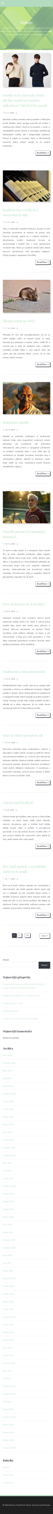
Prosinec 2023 (9, 1240)
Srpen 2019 (8, 1409)
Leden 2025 (8, 1140)
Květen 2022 (8, 1332)
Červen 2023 (8, 1286)
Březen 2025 (8, 1124)
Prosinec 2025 (9, 1063)
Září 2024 (7, 1171)
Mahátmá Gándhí (15, 422)
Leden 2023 (8, 1309)
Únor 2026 (7, 1055)
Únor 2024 (7, 1224)
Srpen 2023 (8, 1271)
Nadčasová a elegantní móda (24, 671)
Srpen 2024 (8, 1178)
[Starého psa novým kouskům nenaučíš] (26, 507)
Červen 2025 (8, 1101)
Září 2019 (7, 1401)
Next (44, 936)
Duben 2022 (8, 1340)
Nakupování (8, 1475)
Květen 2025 (8, 1109)
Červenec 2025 (9, 1094)
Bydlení (6, 1467)
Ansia (34, 1505)
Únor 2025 (7, 1132)
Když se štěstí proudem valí (23, 735)
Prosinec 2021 (9, 1363)
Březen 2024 (8, 1217)
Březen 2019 (8, 1425)
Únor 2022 (7, 1348)
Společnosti (8, 1482)
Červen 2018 (8, 1432)
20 (27, 935)
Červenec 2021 (9, 1386)
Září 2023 (7, 1263)
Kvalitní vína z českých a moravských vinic (21, 995)
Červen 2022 (8, 1324)
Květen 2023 (8, 1294)
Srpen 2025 (8, 1086)
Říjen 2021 (7, 1371)
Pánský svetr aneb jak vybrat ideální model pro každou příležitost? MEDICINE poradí (25, 100)
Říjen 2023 (7, 1255)
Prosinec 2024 (9, 1147)
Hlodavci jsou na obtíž (19, 321)
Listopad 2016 (9, 1448)
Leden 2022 (8, 1355)
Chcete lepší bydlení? (18, 802)
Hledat (6, 960)
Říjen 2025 (7, 1070)
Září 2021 (7, 1378)
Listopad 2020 (9, 1394)
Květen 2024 (8, 1201)
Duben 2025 (8, 1117)
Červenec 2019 (9, 1417)
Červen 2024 (8, 1194)
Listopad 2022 (9, 1317)
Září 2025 (7, 1078)
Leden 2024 (8, 1232)
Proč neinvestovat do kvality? (24, 604)
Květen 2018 (8, 1440)
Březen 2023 (8, 1301)
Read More (42, 153)
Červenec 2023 (9, 1278)
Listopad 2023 (9, 1247)
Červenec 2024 (9, 1186)
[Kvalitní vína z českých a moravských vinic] (26, 186)
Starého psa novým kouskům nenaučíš (20, 1018)
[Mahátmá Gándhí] (26, 398)
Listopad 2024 (9, 1155)
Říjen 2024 (7, 1163)
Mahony (26, 22)
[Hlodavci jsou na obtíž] (26, 296)
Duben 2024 (8, 1209)
